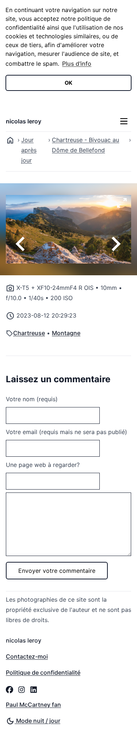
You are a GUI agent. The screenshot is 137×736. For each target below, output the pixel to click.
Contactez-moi (27, 656)
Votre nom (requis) (32, 399)
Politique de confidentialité (43, 672)
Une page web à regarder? (43, 464)
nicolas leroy (23, 121)
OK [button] (68, 83)
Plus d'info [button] (76, 63)
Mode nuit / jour (37, 720)
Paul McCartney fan (33, 704)
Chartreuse (29, 333)
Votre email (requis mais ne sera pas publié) (66, 432)
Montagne (66, 333)
